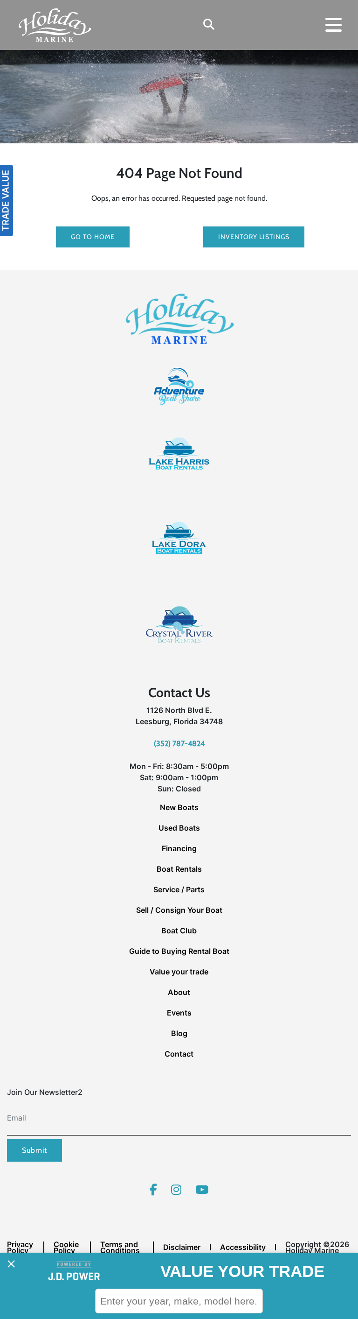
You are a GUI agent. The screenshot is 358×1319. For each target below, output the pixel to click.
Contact (179, 1053)
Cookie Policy (66, 1247)
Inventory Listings (253, 237)
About (179, 992)
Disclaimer (181, 1247)
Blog (179, 1033)
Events (179, 1012)
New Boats (179, 807)
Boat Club (179, 930)
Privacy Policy (20, 1247)
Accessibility (243, 1247)
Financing (179, 848)
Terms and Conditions (120, 1247)
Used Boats (179, 827)
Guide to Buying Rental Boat (179, 951)
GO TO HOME (93, 237)
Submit (34, 1150)
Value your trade (179, 971)
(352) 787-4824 (179, 743)
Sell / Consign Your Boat (179, 910)
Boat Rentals (179, 869)
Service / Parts (179, 889)
